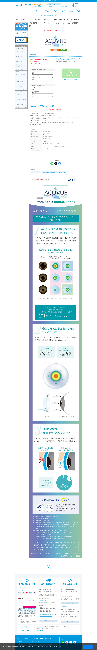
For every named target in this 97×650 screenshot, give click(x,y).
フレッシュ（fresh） (20, 96)
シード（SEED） (20, 86)
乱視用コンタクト (19, 61)
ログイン (57, 6)
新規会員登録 (64, 6)
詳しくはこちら (48, 620)
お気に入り (40, 63)
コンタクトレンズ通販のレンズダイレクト (23, 19)
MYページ (20, 638)
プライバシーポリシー (29, 641)
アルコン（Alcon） (20, 84)
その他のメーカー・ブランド (21, 104)
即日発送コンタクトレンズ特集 (21, 71)
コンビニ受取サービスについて (46, 616)
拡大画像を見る (33, 54)
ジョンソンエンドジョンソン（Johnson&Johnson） (21, 77)
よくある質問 (35, 638)
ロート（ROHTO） (20, 91)
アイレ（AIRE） (19, 94)
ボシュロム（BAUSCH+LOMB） (20, 81)
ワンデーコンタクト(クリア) (20, 51)
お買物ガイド (51, 6)
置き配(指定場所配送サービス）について (48, 614)
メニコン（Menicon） (20, 89)
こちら (45, 630)
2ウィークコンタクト (19, 56)
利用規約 (20, 641)
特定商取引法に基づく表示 (45, 638)
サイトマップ (39, 641)
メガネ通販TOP (19, 107)
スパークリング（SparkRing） (22, 99)
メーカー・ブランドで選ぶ (20, 74)
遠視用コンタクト (47, 19)
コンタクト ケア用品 (19, 69)
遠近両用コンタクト (19, 66)
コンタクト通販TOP (37, 19)
